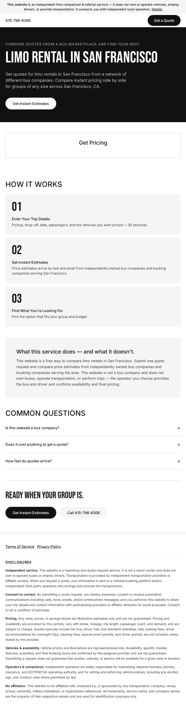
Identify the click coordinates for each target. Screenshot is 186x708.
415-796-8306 (18, 20)
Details (157, 9)
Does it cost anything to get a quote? (93, 444)
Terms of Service (19, 546)
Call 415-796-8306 (83, 512)
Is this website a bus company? (93, 428)
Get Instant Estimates (31, 103)
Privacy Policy (49, 546)
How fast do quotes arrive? (93, 461)
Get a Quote (164, 20)
